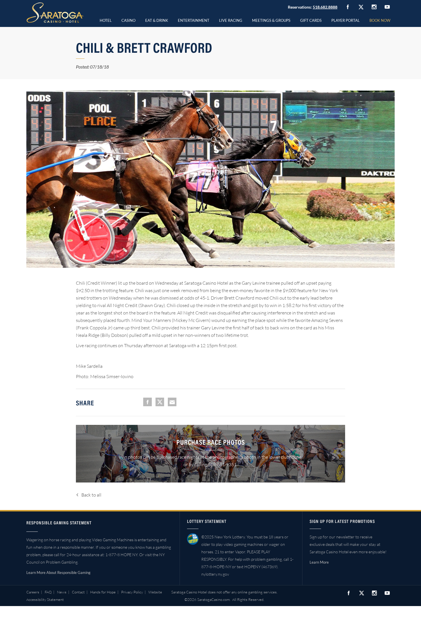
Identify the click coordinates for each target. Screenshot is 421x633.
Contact (78, 592)
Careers (32, 592)
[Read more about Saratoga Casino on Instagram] (374, 6)
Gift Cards (311, 20)
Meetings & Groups (271, 20)
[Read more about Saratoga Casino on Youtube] (387, 6)
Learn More (319, 562)
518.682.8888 (325, 7)
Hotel (106, 20)
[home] (55, 12)
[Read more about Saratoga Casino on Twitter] (360, 6)
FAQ (48, 592)
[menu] (128, 19)
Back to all (91, 495)
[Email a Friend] (172, 402)
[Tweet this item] (160, 402)
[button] (128, 19)
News (61, 592)
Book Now (379, 20)
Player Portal (345, 20)
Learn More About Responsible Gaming (58, 572)
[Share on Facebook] (147, 402)
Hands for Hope (103, 592)
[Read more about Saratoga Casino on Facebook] (347, 6)
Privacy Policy (132, 592)
